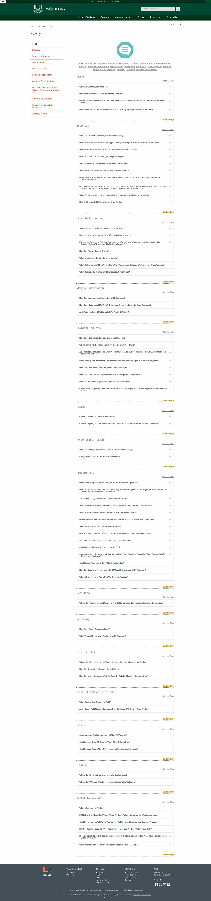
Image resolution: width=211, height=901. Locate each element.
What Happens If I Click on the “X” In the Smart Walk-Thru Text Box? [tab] (108, 845)
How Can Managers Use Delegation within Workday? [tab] (102, 298)
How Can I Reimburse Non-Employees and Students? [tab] (102, 338)
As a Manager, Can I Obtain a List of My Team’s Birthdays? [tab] (104, 312)
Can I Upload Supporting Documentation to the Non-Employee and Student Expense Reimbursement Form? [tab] (123, 390)
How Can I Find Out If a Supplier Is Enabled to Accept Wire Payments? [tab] (109, 375)
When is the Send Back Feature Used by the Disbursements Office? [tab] (108, 150)
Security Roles (38, 62)
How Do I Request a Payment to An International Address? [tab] (104, 382)
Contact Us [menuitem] (171, 17)
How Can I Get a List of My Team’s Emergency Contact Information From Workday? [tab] (115, 305)
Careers (128, 880)
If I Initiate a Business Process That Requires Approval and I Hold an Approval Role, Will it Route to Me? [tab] (121, 102)
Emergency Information (112, 890)
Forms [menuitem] (141, 17)
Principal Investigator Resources (42, 106)
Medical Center (130, 875)
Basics (93, 64)
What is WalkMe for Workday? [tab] (92, 808)
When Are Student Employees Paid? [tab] (95, 702)
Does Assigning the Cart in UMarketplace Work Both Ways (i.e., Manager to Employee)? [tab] (117, 519)
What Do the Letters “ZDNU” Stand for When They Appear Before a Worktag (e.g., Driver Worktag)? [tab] (122, 265)
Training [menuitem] (105, 17)
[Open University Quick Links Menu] (208, 1)
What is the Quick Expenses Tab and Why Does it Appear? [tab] (104, 170)
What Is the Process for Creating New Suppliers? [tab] (100, 526)
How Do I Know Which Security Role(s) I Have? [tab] (99, 669)
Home (32, 26)
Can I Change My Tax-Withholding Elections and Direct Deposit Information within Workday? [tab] (119, 424)
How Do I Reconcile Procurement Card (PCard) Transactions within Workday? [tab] (112, 570)
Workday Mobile (39, 114)
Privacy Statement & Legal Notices (132, 890)
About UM (99, 872)
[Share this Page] (179, 25)
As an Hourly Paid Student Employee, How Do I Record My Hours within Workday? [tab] (114, 709)
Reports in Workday (41, 56)
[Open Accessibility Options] (3, 1)
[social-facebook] (156, 884)
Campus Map (159, 872)
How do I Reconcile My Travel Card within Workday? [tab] (101, 202)
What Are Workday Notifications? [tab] (93, 87)
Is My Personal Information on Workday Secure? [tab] (100, 457)
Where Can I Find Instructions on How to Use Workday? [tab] (103, 775)
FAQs (51, 26)
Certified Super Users (42, 75)
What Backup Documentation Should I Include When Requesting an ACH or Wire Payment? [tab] (118, 361)
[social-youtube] (164, 884)
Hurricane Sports (131, 877)
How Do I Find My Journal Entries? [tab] (94, 251)
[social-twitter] (160, 884)
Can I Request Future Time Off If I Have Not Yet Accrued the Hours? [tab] (108, 749)
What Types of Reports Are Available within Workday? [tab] (102, 636)
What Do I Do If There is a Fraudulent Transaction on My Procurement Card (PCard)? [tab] (115, 506)
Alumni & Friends (131, 872)
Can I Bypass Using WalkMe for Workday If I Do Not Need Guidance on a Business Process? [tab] (118, 822)
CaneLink (99, 877)
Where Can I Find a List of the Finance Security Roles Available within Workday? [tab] (113, 662)
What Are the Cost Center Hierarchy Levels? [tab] (98, 258)
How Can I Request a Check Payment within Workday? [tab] (103, 368)
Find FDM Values (40, 69)
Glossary (36, 50)
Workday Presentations (43, 81)
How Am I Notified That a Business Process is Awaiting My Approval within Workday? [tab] (116, 110)
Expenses (102, 64)
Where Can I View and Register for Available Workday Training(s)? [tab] (107, 782)
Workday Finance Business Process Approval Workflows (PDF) (45, 89)
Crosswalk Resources (42, 99)
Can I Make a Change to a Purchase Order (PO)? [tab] (100, 547)
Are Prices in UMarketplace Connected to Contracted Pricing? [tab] (106, 540)
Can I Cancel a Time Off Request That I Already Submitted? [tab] (104, 742)
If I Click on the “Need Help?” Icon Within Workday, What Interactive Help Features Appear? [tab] (118, 815)
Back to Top (168, 120)
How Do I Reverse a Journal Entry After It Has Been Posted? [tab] (105, 235)
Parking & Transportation (163, 875)
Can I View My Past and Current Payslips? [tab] (97, 417)
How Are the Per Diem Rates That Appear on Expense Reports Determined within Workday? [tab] (119, 143)
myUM (98, 875)
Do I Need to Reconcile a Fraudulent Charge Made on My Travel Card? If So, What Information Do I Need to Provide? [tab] (121, 178)
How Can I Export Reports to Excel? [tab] (94, 629)
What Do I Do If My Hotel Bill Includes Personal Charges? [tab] (103, 163)
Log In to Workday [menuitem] (86, 17)
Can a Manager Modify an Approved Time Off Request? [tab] (103, 735)
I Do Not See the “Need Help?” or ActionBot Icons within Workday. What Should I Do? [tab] (115, 829)
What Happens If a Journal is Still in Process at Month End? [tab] (104, 272)
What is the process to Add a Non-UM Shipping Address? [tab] (103, 577)
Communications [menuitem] (123, 17)
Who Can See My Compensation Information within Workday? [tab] (106, 450)
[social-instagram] (168, 884)
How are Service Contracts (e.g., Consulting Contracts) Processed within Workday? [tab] (115, 533)
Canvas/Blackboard (103, 883)
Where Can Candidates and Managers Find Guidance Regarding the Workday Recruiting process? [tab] (121, 603)
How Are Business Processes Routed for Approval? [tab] (101, 94)
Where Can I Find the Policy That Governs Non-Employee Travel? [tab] (107, 345)
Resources (42, 26)
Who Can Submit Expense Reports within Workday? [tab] (101, 136)
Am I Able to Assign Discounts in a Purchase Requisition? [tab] (103, 499)
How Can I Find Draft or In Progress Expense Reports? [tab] (102, 157)
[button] (206, 894)
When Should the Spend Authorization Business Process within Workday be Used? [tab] (114, 195)
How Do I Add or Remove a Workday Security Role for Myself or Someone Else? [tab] (113, 676)
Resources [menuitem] (155, 17)
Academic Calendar (103, 880)
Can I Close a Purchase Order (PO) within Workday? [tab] (101, 563)
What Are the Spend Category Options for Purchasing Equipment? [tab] (108, 512)
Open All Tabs (168, 81)
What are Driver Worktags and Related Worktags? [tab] (101, 228)
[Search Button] (178, 9)
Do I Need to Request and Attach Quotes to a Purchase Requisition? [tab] (108, 483)
